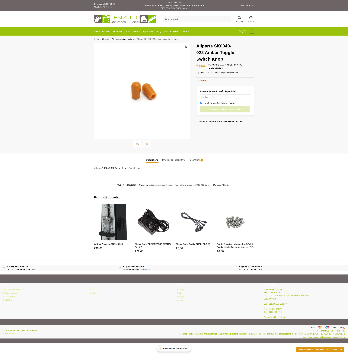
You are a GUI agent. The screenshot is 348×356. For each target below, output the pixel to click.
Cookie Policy (8, 300)
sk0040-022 (199, 185)
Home (96, 39)
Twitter (180, 293)
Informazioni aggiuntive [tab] (173, 160)
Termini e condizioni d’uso (14, 289)
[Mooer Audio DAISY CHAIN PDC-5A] (194, 222)
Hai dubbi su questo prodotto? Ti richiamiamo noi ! (320, 349)
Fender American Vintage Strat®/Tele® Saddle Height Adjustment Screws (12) (235, 245)
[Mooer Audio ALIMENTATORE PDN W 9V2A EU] (153, 222)
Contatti (93, 293)
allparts (183, 185)
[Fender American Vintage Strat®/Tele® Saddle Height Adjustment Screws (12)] (235, 222)
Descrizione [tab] (152, 160)
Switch (208, 185)
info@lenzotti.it (247, 5)
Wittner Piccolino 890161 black (108, 244)
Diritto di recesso (10, 293)
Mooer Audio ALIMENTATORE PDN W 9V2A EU (153, 245)
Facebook (181, 289)
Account (239, 21)
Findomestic (145, 269)
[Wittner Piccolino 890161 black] (112, 222)
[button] (246, 31)
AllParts (225, 185)
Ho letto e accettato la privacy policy (219, 103)
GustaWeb (11, 333)
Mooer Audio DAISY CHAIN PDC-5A (193, 244)
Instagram (181, 296)
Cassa (251, 21)
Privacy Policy (9, 296)
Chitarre (105, 39)
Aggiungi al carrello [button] (112, 255)
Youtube (180, 300)
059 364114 (111, 4)
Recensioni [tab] (195, 160)
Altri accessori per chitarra (123, 39)
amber (190, 185)
